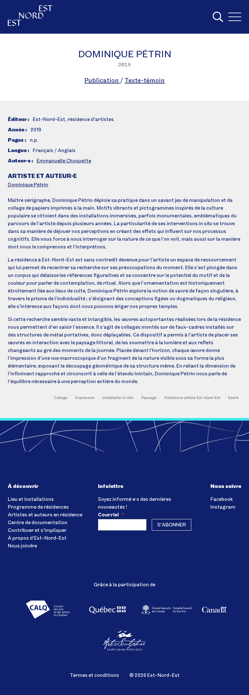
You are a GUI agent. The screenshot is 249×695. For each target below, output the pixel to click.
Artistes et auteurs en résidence (45, 515)
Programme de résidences (38, 507)
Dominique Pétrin (28, 185)
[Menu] (234, 17)
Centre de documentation (37, 522)
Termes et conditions (94, 675)
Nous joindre (22, 546)
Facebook (221, 499)
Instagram (222, 507)
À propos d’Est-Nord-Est (37, 538)
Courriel (111, 515)
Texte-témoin (144, 81)
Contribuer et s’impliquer (37, 530)
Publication (102, 81)
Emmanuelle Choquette (64, 161)
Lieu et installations (31, 499)
